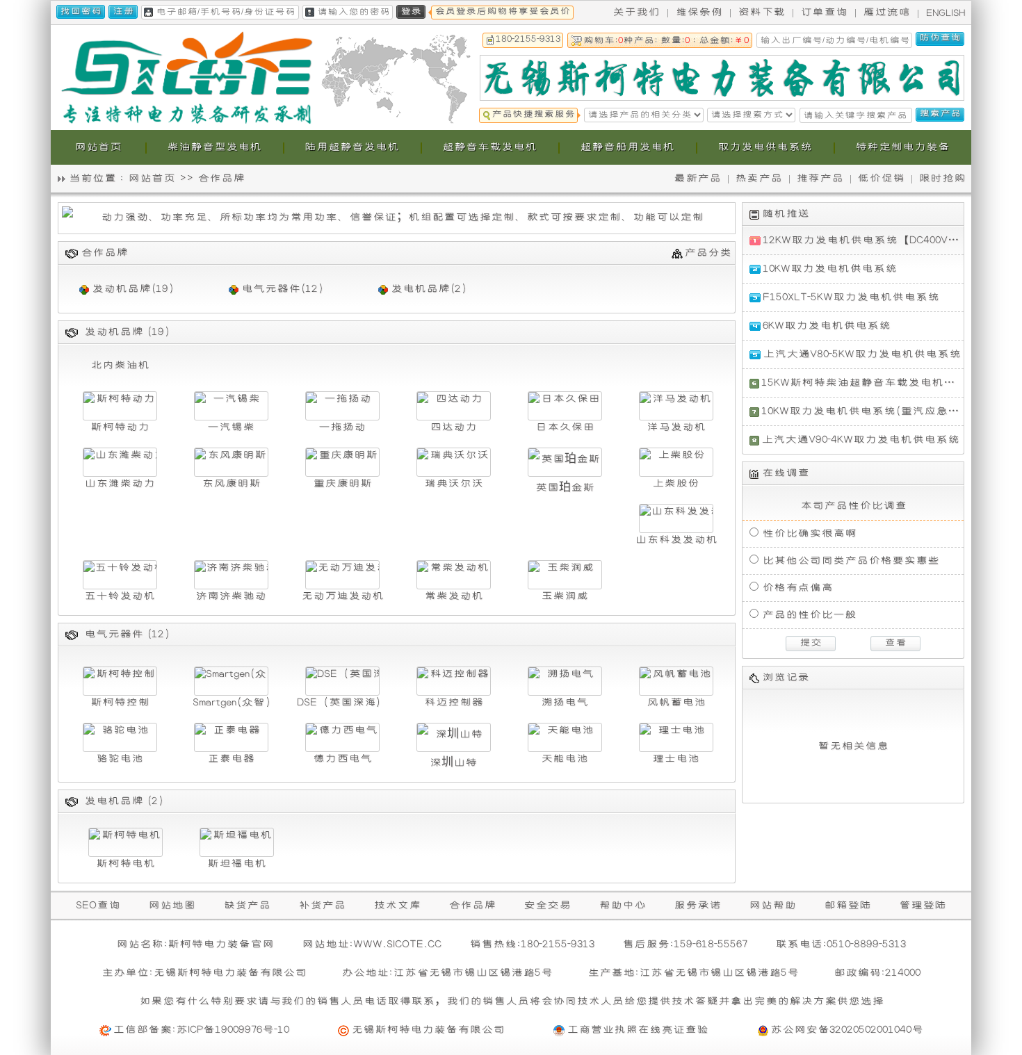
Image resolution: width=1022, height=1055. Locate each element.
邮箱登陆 (847, 905)
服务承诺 (697, 905)
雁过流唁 (886, 12)
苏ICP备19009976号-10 (232, 1030)
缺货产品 (246, 905)
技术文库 (397, 905)
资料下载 (761, 12)
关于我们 (636, 12)
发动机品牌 (121, 289)
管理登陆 (922, 905)
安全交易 (547, 905)
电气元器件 (270, 289)
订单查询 (823, 12)
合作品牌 (472, 905)
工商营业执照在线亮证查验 (637, 1030)
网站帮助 (772, 905)
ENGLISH (946, 13)
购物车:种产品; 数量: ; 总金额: (666, 40)
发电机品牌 (420, 289)
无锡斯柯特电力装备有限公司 (428, 1030)
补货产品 (322, 905)
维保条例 (698, 12)
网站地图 (171, 905)
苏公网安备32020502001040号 (846, 1030)
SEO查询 (98, 905)
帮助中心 (622, 905)
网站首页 (151, 178)
